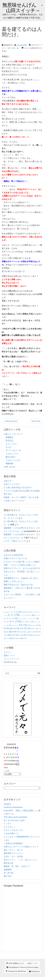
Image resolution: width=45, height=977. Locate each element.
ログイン (7, 652)
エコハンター (11, 443)
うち (17, 611)
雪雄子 (6, 638)
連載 (38, 635)
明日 (33, 628)
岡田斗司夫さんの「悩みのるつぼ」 (19, 584)
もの (35, 612)
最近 (12, 631)
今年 (16, 625)
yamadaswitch (21, 45)
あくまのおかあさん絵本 (14, 820)
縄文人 (19, 635)
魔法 (24, 638)
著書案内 (9, 437)
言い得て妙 (8, 872)
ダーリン (29, 618)
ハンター (12, 621)
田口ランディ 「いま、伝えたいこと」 (22, 859)
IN (5, 612)
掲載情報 (9, 463)
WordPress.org (10, 662)
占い (35, 625)
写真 (30, 625)
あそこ (10, 612)
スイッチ (14, 518)
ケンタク (7, 823)
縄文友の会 (8, 863)
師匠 (13, 628)
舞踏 (33, 635)
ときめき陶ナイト (11, 833)
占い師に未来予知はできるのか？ (18, 487)
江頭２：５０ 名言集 (13, 856)
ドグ (36, 618)
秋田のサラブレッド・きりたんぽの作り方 (22, 568)
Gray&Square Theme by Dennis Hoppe (23, 967)
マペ (6, 625)
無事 (30, 632)
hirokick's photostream (13, 807)
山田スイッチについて (13, 434)
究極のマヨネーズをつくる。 (16, 558)
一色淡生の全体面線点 (13, 843)
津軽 (25, 632)
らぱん (6, 840)
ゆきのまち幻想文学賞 (13, 555)
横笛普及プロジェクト (13, 853)
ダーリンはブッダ (13, 450)
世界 (11, 625)
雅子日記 (7, 876)
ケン (31, 615)
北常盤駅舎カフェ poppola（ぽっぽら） (21, 578)
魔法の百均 (10, 456)
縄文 (11, 635)
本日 (20, 632)
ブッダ (37, 622)
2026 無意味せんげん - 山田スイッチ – (23, 963)
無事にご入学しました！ (14, 581)
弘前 (19, 628)
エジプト (23, 615)
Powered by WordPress (17, 971)
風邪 (18, 638)
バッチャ (28, 621)
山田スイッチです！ (12, 484)
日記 (27, 628)
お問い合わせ (9, 466)
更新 (6, 632)
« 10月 (6, 770)
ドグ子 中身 (9, 541)
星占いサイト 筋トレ (13, 849)
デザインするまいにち (13, 830)
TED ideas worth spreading (15, 817)
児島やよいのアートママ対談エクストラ (21, 846)
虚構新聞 (7, 869)
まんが (8, 447)
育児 (27, 635)
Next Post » (36, 421)
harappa (7, 803)
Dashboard (35, 971)
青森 (12, 638)
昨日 (38, 628)
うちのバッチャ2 (13, 460)
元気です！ (8, 480)
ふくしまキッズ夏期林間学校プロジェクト (22, 836)
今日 (23, 624)
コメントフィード (11, 658)
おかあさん (27, 612)
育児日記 (9, 440)
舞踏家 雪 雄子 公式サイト (17, 866)
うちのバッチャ (12, 453)
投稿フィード (9, 655)
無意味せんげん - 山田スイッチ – (22, 7)
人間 (13, 48)
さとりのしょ (9, 826)
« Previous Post (10, 421)
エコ (13, 615)
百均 (36, 632)
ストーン (22, 618)
